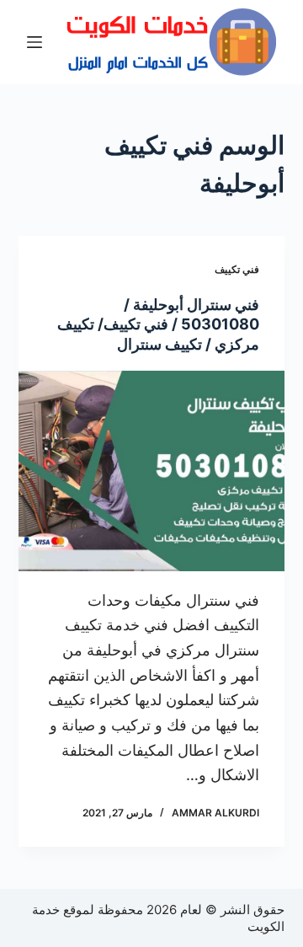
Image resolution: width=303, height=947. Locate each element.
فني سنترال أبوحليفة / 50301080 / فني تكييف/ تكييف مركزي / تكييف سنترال (158, 324)
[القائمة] (34, 42)
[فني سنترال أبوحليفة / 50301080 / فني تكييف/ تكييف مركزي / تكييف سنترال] (152, 471)
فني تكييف (237, 269)
